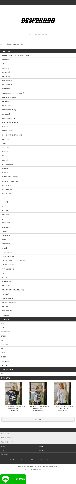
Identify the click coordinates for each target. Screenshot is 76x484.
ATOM (69, 459)
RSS (66, 459)
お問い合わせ (4, 454)
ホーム (7, 459)
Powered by (28, 469)
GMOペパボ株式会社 (43, 466)
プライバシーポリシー (57, 459)
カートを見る (42, 450)
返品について (34, 459)
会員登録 (41, 446)
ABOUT (3, 374)
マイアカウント (5, 446)
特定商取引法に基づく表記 (44, 459)
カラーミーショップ (22, 466)
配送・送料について (25, 459)
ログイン (3, 450)
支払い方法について (14, 459)
